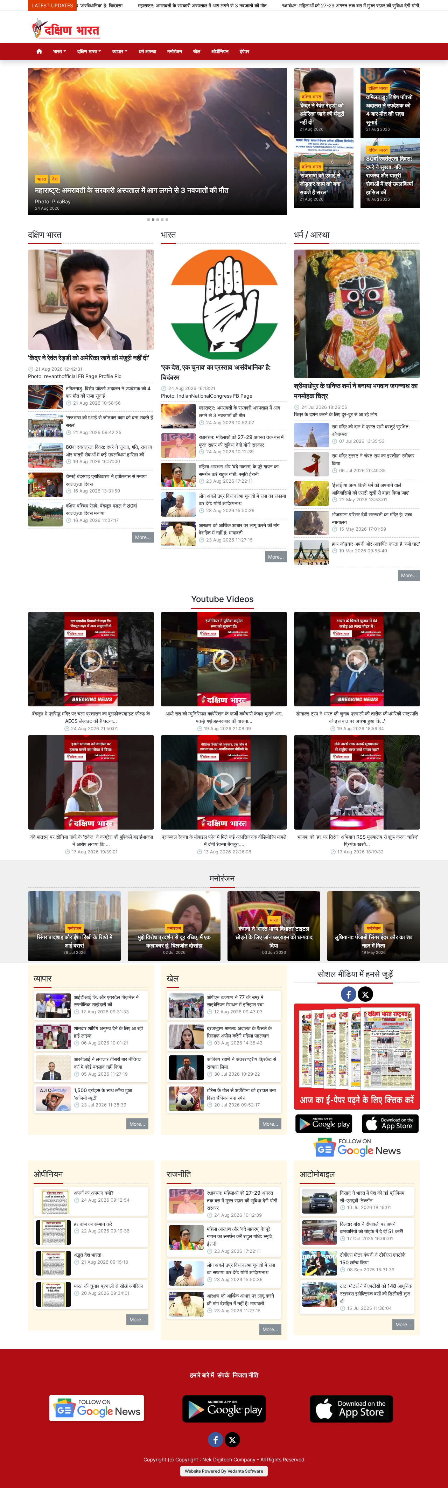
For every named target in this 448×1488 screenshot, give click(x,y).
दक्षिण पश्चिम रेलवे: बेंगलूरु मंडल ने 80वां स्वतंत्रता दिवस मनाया (101, 509)
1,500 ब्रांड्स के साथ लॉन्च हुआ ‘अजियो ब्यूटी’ (103, 1094)
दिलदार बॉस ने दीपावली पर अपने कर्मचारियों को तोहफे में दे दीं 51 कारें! (371, 1228)
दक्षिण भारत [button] (87, 51)
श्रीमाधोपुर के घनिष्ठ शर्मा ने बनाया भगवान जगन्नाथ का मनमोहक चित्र (356, 391)
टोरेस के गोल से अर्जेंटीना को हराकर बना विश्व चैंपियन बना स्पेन (241, 1094)
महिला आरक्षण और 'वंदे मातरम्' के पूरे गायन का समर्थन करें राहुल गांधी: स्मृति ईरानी (239, 470)
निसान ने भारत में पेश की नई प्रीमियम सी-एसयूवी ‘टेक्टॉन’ (372, 1196)
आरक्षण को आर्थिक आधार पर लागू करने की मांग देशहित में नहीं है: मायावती (239, 529)
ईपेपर (244, 51)
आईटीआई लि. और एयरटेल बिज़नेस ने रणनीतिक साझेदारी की (106, 1001)
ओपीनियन (220, 51)
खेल (196, 51)
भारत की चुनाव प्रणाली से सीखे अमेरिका (108, 1286)
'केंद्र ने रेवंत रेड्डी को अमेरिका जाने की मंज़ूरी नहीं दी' (88, 358)
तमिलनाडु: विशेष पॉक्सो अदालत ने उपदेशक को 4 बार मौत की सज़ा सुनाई (108, 392)
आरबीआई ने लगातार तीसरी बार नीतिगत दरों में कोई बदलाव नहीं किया (107, 1063)
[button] (47, 146)
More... (143, 537)
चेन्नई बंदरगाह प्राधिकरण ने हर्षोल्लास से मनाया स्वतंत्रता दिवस (106, 480)
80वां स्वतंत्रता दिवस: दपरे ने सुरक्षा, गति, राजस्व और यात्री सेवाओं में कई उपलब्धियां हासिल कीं (109, 450)
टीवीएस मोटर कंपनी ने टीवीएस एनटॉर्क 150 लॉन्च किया (372, 1258)
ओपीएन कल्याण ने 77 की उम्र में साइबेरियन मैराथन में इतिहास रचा (235, 1001)
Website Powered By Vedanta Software (224, 1471)
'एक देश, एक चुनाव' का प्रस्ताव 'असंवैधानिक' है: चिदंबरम (216, 372)
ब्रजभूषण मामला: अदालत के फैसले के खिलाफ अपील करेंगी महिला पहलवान (239, 1032)
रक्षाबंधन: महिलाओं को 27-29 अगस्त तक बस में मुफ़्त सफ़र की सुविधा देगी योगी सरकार (280, 5)
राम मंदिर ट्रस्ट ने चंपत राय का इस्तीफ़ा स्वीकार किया (373, 459)
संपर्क (223, 1375)
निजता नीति (245, 1375)
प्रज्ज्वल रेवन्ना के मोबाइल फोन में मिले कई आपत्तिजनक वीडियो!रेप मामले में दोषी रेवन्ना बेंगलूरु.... (224, 840)
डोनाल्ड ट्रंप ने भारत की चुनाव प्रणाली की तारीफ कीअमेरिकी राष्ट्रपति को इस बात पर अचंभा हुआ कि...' (357, 717)
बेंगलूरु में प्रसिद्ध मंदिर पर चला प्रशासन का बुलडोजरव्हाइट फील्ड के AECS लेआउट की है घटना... (91, 717)
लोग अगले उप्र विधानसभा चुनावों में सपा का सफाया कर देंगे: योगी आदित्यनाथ (242, 500)
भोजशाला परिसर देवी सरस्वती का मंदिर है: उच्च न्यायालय (372, 518)
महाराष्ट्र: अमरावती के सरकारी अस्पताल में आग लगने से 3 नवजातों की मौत (125, 5)
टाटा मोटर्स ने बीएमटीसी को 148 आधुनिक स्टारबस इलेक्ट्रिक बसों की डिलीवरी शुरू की (376, 1293)
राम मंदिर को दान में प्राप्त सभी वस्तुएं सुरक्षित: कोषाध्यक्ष (371, 430)
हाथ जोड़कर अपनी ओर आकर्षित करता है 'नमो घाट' (376, 544)
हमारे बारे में (202, 1375)
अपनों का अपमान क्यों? (390, 5)
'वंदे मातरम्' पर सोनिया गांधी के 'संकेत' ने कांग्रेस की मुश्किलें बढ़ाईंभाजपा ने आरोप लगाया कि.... (91, 840)
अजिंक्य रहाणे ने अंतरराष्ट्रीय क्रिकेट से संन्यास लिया (241, 1063)
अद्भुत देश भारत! (88, 1255)
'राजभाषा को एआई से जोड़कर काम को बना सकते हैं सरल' (109, 421)
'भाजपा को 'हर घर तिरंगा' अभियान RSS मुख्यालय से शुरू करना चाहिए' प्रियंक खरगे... (357, 840)
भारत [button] (57, 51)
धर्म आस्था (147, 51)
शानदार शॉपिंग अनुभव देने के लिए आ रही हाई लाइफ (108, 1032)
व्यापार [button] (117, 51)
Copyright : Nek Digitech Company (215, 1459)
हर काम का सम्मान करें (93, 1224)
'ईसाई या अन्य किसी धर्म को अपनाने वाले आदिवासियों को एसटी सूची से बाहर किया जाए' (370, 489)
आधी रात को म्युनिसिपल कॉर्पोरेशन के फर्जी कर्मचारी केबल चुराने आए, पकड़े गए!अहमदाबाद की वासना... (224, 717)
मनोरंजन (174, 51)
